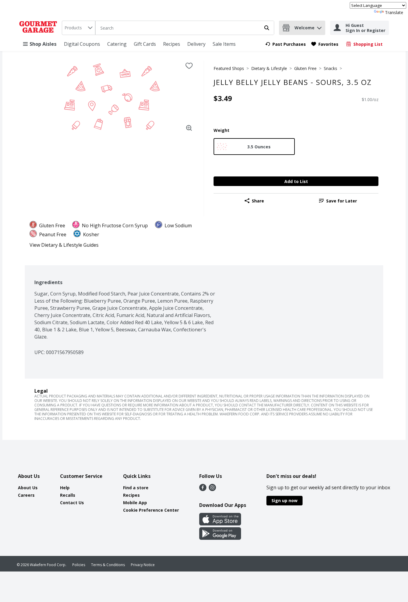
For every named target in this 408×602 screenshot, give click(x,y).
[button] (319, 26)
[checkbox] (189, 65)
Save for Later (341, 201)
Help (65, 487)
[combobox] (78, 28)
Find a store (135, 487)
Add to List (296, 181)
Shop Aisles (43, 44)
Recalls (67, 495)
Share (258, 201)
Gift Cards (145, 44)
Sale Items (224, 44)
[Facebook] (202, 489)
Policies (78, 564)
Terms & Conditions (108, 564)
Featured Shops (229, 68)
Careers (26, 495)
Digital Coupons (82, 44)
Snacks (330, 68)
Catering (117, 44)
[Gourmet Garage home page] (39, 27)
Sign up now (284, 500)
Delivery (196, 44)
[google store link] (220, 538)
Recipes (171, 44)
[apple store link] (220, 523)
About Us (28, 487)
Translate (394, 12)
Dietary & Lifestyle (269, 68)
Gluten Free (305, 68)
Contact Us (72, 502)
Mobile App (135, 502)
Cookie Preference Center (151, 510)
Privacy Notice (143, 564)
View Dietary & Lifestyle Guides (64, 245)
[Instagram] (212, 489)
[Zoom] (189, 128)
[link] (286, 44)
